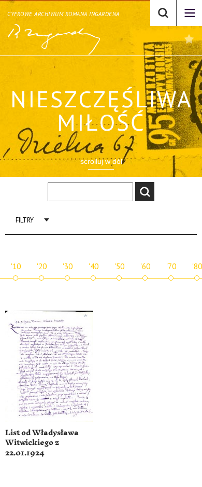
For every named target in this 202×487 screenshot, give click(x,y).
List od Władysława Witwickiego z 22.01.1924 (42, 443)
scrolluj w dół (101, 161)
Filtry (25, 220)
